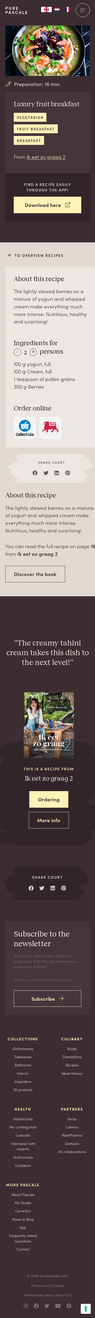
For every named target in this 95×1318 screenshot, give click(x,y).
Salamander (33, 1294)
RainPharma (72, 1135)
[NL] (57, 9)
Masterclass (23, 1118)
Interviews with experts (23, 1146)
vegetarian (30, 117)
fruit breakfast (36, 128)
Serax (72, 1118)
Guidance (23, 1165)
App (23, 1227)
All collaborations (72, 1151)
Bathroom (23, 1064)
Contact (23, 1249)
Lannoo (72, 1126)
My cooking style (23, 1126)
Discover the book (35, 573)
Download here (43, 204)
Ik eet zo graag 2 (46, 156)
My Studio (23, 1202)
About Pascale (23, 1194)
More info (48, 819)
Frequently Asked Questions (23, 1238)
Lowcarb (23, 1135)
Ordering (49, 799)
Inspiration (22, 1081)
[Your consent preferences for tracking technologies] (86, 1309)
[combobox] (46, 9)
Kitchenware (23, 1048)
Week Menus (72, 1073)
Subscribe (43, 998)
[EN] (46, 9)
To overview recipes (39, 255)
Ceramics (23, 1210)
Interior (23, 1073)
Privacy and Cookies (47, 1285)
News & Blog (23, 1219)
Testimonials (23, 1157)
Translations (72, 1056)
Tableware (23, 1056)
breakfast (29, 140)
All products (22, 1089)
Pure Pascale (16, 10)
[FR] (67, 9)
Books (72, 1048)
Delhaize (72, 1143)
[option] (57, 9)
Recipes (72, 1064)
